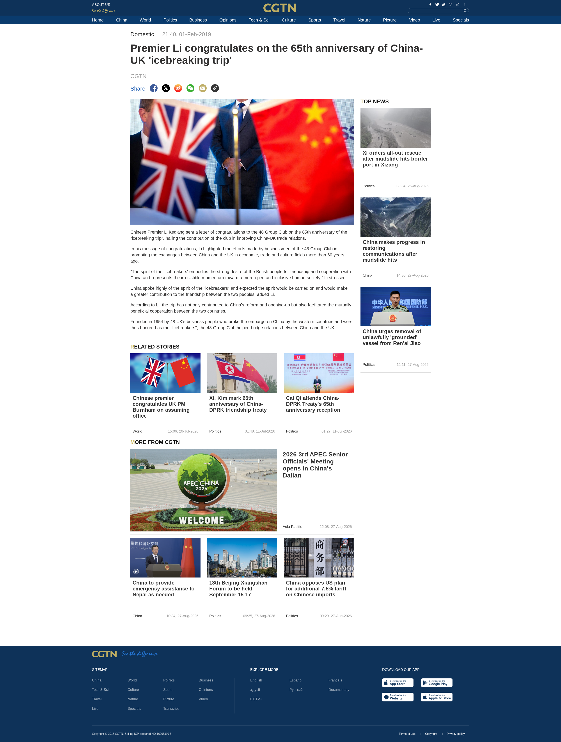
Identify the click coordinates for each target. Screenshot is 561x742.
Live (436, 20)
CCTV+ (256, 699)
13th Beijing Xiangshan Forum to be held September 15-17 (238, 588)
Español (295, 680)
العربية (255, 690)
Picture (390, 20)
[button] (136, 572)
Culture (289, 20)
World (145, 20)
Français (335, 680)
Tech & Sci (259, 20)
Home (98, 20)
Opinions (227, 20)
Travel (339, 20)
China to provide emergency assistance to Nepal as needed (164, 588)
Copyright (431, 733)
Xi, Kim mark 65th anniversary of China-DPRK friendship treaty (238, 404)
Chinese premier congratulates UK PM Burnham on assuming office (161, 407)
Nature (364, 20)
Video (414, 20)
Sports (314, 20)
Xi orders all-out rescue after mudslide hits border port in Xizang (395, 159)
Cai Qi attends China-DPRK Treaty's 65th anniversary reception (313, 404)
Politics (170, 20)
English (256, 680)
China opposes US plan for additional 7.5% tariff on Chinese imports (316, 588)
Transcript (171, 708)
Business (198, 20)
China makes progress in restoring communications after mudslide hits (394, 251)
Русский (296, 690)
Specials (461, 20)
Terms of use (407, 733)
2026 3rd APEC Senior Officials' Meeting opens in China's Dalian (315, 465)
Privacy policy (456, 733)
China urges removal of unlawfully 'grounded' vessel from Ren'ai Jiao (392, 337)
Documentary (338, 690)
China (121, 20)
